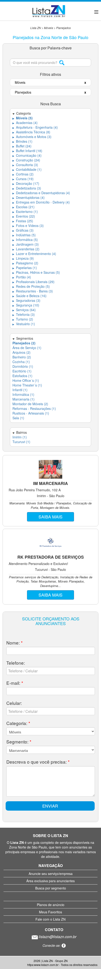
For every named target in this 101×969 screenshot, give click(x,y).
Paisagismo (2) (25, 263)
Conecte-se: (52, 945)
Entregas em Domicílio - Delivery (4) (41, 202)
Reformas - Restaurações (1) (34, 408)
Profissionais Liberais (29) (33, 281)
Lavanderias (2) (25, 249)
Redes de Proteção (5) (31, 286)
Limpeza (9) (23, 258)
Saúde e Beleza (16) (29, 295)
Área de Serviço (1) (26, 347)
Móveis (48, 28)
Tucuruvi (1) (21, 441)
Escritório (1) (21, 371)
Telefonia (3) (23, 314)
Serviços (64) (24, 309)
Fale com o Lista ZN (50, 919)
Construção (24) (26, 160)
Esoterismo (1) (25, 211)
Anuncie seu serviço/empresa (51, 873)
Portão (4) (21, 277)
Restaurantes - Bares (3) (32, 291)
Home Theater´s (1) (27, 385)
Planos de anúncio (50, 904)
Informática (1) (23, 394)
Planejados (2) (23, 343)
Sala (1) (18, 417)
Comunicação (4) (27, 155)
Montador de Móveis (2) (30, 403)
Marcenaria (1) (23, 399)
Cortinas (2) (23, 174)
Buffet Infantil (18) (27, 150)
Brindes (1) (22, 141)
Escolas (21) (23, 206)
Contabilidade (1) (27, 169)
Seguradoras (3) (26, 300)
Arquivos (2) (21, 352)
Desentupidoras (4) (28, 197)
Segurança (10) (25, 305)
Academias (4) (25, 122)
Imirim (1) (19, 437)
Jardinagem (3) (25, 244)
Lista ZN (35, 28)
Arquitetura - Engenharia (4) (35, 127)
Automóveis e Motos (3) (31, 136)
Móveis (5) (22, 118)
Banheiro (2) (21, 357)
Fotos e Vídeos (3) (28, 225)
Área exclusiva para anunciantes (50, 880)
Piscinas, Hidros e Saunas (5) (36, 272)
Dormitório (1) (22, 366)
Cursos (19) (23, 178)
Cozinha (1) (21, 361)
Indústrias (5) (24, 235)
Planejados (63, 28)
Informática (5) (25, 239)
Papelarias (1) (24, 267)
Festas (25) (22, 221)
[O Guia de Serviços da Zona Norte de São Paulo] (48, 10)
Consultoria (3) (25, 164)
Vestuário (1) (23, 323)
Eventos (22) (23, 216)
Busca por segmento (50, 888)
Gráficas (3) (23, 230)
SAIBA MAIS (50, 517)
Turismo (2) (22, 319)
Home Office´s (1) (25, 380)
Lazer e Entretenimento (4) (34, 253)
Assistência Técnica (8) (31, 132)
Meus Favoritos (50, 912)
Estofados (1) (22, 375)
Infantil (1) (19, 389)
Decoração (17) (25, 183)
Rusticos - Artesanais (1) (30, 413)
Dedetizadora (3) (26, 188)
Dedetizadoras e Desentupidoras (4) (41, 192)
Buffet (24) (21, 146)
